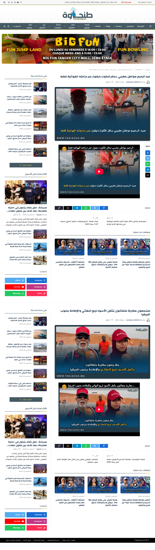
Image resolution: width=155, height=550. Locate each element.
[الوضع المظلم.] (8, 26)
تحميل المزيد (27, 165)
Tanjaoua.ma (139, 540)
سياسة (119, 26)
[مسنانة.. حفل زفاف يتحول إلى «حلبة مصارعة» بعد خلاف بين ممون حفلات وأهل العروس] (26, 192)
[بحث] (5, 2)
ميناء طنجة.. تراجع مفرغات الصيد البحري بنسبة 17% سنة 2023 (79, 223)
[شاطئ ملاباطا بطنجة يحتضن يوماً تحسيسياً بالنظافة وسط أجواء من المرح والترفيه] (135, 247)
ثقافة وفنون (86, 26)
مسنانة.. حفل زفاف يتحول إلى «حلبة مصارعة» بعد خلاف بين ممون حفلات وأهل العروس (27, 209)
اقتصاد (98, 26)
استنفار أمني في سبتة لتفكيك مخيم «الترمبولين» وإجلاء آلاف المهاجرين (19, 150)
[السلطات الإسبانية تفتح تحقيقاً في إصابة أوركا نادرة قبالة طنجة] (40, 247)
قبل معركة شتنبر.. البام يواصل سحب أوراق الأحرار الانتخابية (19, 84)
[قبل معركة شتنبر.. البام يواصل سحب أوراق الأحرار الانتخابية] (40, 86)
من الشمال (42, 26)
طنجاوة (39, 214)
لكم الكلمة (72, 26)
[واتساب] (147, 163)
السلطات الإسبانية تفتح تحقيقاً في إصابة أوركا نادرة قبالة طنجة (18, 245)
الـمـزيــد (17, 26)
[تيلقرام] (147, 169)
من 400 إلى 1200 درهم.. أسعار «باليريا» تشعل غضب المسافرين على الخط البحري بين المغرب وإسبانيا (19, 98)
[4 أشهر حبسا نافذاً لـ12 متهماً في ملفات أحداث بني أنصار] (40, 126)
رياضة (108, 26)
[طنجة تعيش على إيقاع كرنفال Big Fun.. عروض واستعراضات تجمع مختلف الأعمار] (102, 247)
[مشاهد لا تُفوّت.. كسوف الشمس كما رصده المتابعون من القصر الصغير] (69, 247)
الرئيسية (140, 26)
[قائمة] (150, 26)
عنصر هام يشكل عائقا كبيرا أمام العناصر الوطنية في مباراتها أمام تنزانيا (126, 223)
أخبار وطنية (29, 26)
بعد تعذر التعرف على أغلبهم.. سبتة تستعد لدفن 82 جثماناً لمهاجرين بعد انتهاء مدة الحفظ (19, 258)
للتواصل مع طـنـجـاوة (13, 540)
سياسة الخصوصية (53, 540)
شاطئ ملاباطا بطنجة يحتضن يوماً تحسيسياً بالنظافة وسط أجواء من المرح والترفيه (136, 265)
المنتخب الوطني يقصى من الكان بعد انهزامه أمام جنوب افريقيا (77, 461)
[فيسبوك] (147, 152)
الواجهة (43, 202)
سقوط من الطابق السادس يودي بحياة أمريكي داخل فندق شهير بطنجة (18, 137)
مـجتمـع (130, 26)
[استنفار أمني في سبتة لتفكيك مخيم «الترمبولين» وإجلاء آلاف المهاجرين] (40, 152)
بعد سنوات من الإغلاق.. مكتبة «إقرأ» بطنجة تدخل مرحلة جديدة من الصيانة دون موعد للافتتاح (89, 2)
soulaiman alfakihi (132, 82)
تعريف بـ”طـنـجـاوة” (68, 540)
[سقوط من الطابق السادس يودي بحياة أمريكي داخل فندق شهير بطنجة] (40, 139)
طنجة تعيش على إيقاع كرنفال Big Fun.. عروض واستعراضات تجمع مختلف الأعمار (103, 265)
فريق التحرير (27, 540)
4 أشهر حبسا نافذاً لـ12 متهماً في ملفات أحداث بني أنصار (18, 124)
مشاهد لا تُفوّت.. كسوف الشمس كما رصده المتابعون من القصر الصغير (70, 265)
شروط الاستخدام (39, 540)
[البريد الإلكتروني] (147, 175)
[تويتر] (147, 158)
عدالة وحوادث (57, 26)
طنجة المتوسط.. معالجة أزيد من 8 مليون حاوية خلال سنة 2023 (126, 461)
